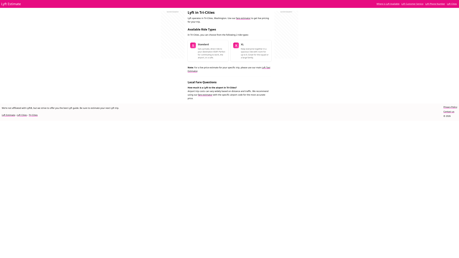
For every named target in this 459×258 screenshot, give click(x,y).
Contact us (448, 111)
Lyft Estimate (11, 4)
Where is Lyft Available (388, 3)
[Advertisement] (173, 37)
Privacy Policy (450, 107)
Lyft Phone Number (435, 3)
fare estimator (243, 18)
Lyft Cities (452, 3)
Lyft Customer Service (412, 3)
